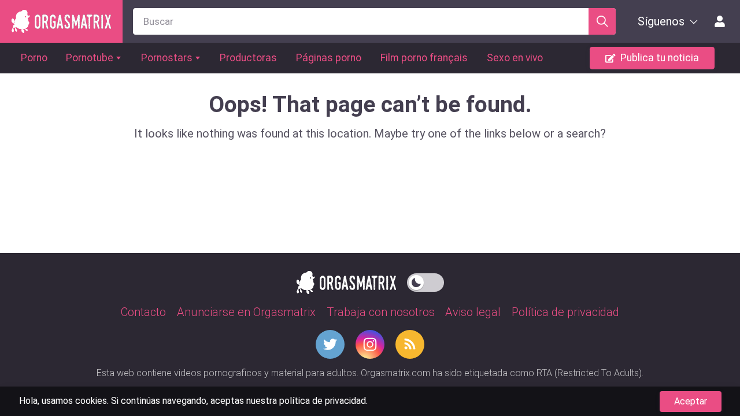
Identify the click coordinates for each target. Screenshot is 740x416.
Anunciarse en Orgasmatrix (246, 312)
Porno (34, 58)
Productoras (248, 58)
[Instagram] (370, 344)
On (425, 280)
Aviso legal (473, 312)
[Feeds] (409, 344)
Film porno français (424, 58)
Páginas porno (328, 58)
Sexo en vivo (515, 58)
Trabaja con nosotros (381, 312)
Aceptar (690, 401)
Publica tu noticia (659, 58)
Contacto (143, 312)
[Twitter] (330, 344)
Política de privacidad (565, 312)
